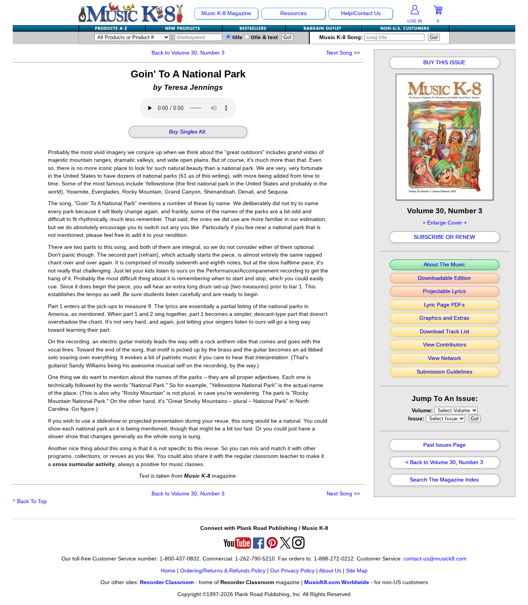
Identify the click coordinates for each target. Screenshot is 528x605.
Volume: (423, 410)
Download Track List (444, 331)
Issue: (417, 419)
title (236, 37)
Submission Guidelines (444, 372)
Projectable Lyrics (444, 291)
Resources (293, 13)
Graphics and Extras (444, 318)
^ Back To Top (30, 501)
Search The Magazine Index (444, 480)
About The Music (444, 264)
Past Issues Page (444, 445)
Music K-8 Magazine (226, 13)
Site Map (357, 571)
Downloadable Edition (444, 278)
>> (343, 53)
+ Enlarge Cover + (444, 223)
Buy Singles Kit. (188, 132)
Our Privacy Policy (292, 571)
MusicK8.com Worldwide (336, 582)
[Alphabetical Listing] (112, 28)
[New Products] (184, 28)
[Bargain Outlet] (324, 28)
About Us (330, 571)
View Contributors (444, 345)
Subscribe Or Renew (444, 237)
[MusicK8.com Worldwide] (405, 28)
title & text (263, 37)
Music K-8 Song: (341, 37)
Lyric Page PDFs (444, 305)
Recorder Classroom (167, 582)
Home (168, 571)
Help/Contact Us (361, 13)
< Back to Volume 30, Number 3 (444, 462)
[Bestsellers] (254, 28)
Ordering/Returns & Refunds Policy (223, 571)
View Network (444, 358)
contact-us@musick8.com (435, 559)
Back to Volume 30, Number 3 (188, 53)
